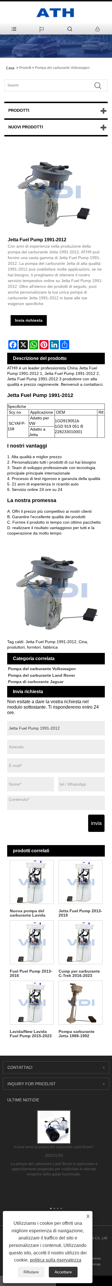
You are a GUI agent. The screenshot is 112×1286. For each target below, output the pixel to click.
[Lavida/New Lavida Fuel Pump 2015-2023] (31, 1002)
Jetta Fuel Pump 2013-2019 (80, 913)
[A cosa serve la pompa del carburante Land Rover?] (54, 1127)
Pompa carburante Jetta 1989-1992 (76, 1033)
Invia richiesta (29, 320)
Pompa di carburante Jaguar (35, 681)
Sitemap (95, 1264)
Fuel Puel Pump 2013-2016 (31, 973)
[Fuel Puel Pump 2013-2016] (31, 942)
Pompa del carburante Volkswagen (62, 68)
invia (96, 823)
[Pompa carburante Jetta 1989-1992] (80, 1002)
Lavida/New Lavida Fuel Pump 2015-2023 (31, 1033)
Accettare (63, 1272)
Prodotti (25, 68)
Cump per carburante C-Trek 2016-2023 (79, 973)
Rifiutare (31, 1272)
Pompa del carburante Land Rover (41, 675)
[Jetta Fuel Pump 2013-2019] (80, 881)
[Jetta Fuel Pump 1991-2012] (53, 192)
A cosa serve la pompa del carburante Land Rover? (54, 1147)
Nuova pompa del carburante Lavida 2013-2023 (27, 913)
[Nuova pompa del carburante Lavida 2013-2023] (31, 881)
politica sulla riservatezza (55, 1260)
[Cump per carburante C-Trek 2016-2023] (80, 942)
